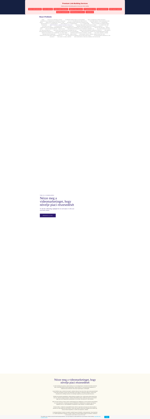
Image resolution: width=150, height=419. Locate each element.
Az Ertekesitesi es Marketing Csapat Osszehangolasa (78, 27)
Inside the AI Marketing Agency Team (55, 22)
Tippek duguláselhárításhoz (102, 9)
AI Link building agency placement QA (64, 26)
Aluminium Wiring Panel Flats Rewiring (75, 19)
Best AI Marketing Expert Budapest (96, 19)
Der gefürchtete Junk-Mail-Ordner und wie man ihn (87, 36)
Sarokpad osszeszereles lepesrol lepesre (80, 32)
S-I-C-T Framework (84, 23)
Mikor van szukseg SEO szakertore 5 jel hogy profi (54, 32)
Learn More (96, 416)
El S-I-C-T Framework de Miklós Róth (77, 21)
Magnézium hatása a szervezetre (76, 9)
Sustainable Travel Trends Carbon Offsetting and (92, 34)
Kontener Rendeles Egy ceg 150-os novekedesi (67, 31)
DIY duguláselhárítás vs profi (89, 9)
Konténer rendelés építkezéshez (35, 9)
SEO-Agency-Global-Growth (64, 36)
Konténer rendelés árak (47, 9)
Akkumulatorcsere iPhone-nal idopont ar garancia (90, 26)
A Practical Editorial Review (54, 19)
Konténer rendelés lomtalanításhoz (60, 9)
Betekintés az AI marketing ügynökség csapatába (53, 21)
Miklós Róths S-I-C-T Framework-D (49, 23)
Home (43, 19)
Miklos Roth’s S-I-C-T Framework (99, 22)
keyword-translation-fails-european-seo (77, 22)
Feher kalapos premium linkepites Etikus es (91, 30)
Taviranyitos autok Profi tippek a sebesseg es (51, 35)
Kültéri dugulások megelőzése (115, 9)
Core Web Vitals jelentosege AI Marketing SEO (65, 30)
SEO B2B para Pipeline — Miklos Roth (67, 34)
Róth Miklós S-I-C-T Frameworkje (69, 23)
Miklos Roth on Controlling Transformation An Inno (95, 31)
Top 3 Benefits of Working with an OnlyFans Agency (78, 35)
